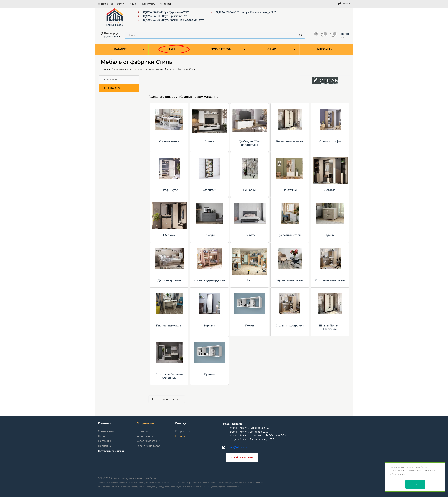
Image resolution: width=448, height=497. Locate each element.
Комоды (209, 235)
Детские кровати (169, 280)
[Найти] (301, 35)
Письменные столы (169, 325)
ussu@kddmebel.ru (239, 447)
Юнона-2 (169, 235)
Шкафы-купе (169, 190)
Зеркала (209, 325)
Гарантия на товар (148, 445)
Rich (249, 280)
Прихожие (290, 190)
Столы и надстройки (290, 325)
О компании (106, 431)
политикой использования (421, 470)
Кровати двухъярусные (209, 280)
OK (415, 484)
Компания (104, 423)
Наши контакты (233, 423)
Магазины (104, 441)
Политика (104, 445)
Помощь (142, 431)
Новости (103, 436)
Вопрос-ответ (184, 431)
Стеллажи (209, 190)
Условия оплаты (147, 436)
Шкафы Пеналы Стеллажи (330, 327)
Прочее (209, 374)
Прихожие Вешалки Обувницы (169, 375)
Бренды (180, 436)
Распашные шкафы (289, 141)
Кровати (249, 235)
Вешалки (249, 190)
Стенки (209, 141)
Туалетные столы (289, 235)
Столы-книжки (169, 141)
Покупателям (145, 423)
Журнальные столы (289, 280)
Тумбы (330, 235)
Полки (249, 325)
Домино (329, 190)
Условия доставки (148, 441)
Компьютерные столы (330, 280)
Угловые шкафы (330, 141)
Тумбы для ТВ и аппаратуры (249, 143)
